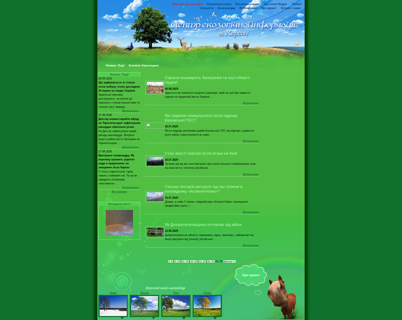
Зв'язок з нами (290, 8)
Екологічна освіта (219, 4)
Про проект (268, 8)
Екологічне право (248, 4)
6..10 (177, 261)
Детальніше (251, 103)
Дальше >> (229, 261)
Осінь (207, 292)
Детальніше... (131, 110)
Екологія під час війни (187, 4)
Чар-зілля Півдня (275, 4)
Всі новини (119, 191)
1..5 (171, 261)
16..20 (194, 261)
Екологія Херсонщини (144, 65)
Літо (176, 292)
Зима (113, 292)
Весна (144, 292)
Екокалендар (226, 8)
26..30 (211, 261)
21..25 (202, 261)
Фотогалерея (248, 8)
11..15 (185, 261)
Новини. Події (115, 65)
